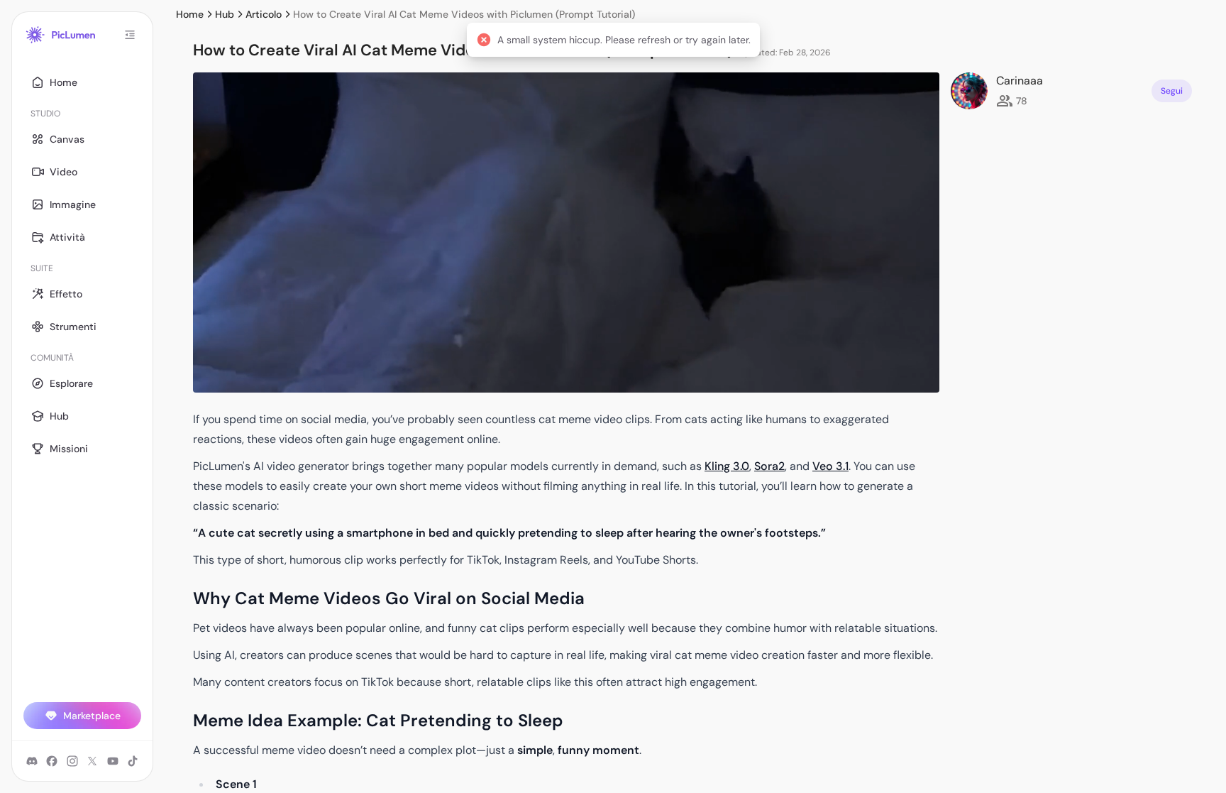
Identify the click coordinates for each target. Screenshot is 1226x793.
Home (190, 14)
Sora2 (769, 466)
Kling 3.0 (727, 466)
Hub (224, 14)
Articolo (263, 14)
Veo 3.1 (830, 466)
